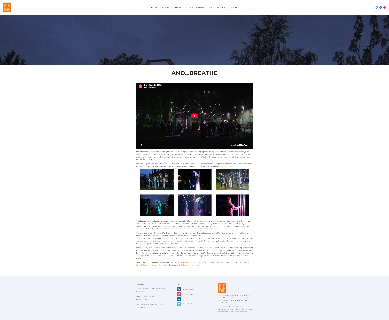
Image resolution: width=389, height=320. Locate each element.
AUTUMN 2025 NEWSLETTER (145, 296)
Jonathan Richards (226, 166)
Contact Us (233, 7)
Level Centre (177, 262)
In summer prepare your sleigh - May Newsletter (150, 288)
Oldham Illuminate (187, 265)
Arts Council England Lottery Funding (200, 262)
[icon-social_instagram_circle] (384, 7)
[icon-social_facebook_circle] (381, 7)
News (211, 7)
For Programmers (197, 7)
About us (154, 7)
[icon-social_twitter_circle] (377, 7)
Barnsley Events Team (160, 265)
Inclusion (221, 7)
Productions (180, 7)
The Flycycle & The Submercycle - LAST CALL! (150, 304)
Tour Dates (166, 7)
